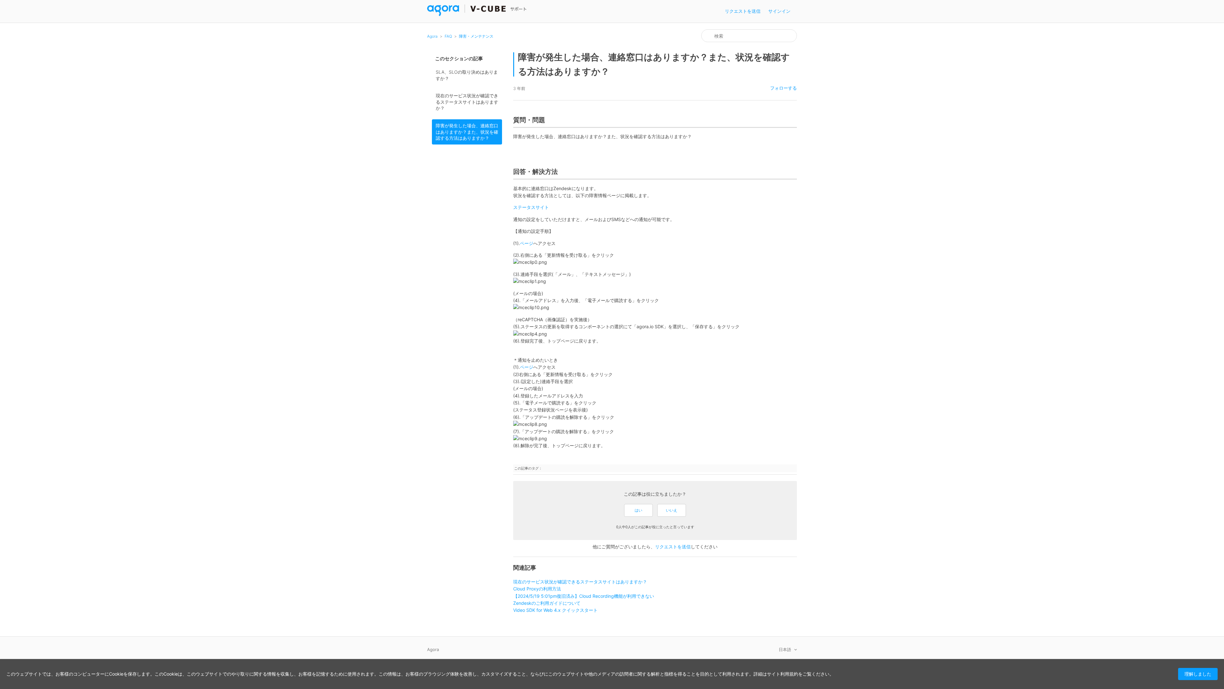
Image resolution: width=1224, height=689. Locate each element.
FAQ (448, 36)
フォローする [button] (783, 88)
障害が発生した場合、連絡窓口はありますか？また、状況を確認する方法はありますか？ (467, 132)
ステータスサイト (531, 207)
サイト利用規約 (782, 674)
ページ (526, 243)
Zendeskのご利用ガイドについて (546, 603)
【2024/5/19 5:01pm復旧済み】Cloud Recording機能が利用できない (583, 596)
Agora (432, 36)
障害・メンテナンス (476, 36)
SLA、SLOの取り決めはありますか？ (467, 75)
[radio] (638, 510)
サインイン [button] (779, 11)
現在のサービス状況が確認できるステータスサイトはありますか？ (467, 102)
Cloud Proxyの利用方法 (537, 588)
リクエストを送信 (743, 11)
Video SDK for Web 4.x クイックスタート (555, 610)
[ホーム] (477, 14)
